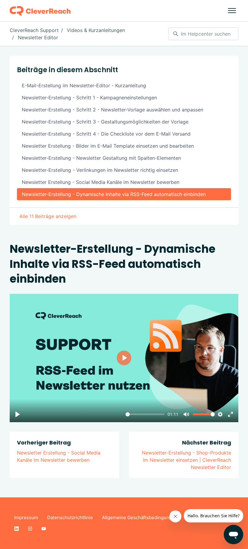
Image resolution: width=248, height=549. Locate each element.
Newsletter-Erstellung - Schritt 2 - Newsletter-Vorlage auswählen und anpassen (112, 110)
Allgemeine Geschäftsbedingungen (139, 517)
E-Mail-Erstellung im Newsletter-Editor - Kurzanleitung (84, 85)
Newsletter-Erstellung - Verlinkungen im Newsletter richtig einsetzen (100, 170)
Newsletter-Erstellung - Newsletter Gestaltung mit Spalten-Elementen (101, 158)
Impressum (26, 517)
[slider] (145, 414)
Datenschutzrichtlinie (70, 517)
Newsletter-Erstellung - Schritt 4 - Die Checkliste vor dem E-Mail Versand (106, 134)
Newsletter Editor (38, 37)
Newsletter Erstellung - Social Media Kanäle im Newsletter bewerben (100, 182)
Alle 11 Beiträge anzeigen (47, 216)
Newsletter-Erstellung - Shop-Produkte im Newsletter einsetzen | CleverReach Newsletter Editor (186, 460)
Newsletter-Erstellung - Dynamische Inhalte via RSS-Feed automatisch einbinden (114, 194)
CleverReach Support (34, 30)
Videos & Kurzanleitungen (96, 30)
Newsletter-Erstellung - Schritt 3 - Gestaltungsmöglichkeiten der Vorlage (105, 122)
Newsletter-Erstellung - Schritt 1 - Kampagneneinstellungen (89, 98)
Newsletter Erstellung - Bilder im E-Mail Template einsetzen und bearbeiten (108, 146)
